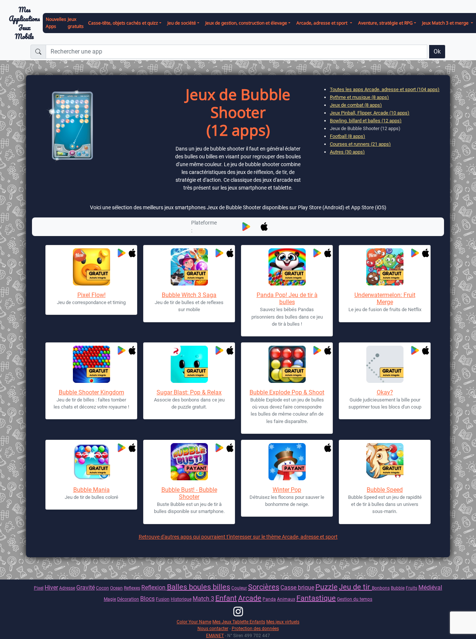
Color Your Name (194, 622)
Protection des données (255, 628)
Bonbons (381, 588)
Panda (269, 599)
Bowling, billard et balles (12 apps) (366, 120)
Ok (437, 51)
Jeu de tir (355, 586)
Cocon (102, 588)
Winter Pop (287, 489)
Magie (110, 599)
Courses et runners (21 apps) (360, 144)
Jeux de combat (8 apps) (356, 105)
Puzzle (326, 586)
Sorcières (263, 586)
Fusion (163, 599)
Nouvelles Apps (56, 22)
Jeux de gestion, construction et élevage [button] (246, 23)
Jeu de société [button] (181, 23)
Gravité (85, 587)
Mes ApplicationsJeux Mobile (24, 23)
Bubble (398, 588)
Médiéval (430, 587)
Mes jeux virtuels (282, 622)
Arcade (249, 598)
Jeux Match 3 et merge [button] (446, 23)
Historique (181, 599)
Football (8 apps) (347, 136)
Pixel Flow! (91, 294)
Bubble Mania (91, 489)
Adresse (67, 588)
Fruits (411, 588)
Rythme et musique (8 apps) (359, 97)
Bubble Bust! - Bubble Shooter (189, 493)
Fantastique (316, 598)
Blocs (147, 598)
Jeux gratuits (76, 22)
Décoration (128, 599)
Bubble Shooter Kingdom (91, 392)
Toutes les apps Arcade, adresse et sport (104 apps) (385, 89)
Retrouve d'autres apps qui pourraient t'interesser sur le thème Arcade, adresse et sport (238, 537)
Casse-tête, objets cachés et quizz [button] (123, 23)
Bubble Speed (385, 489)
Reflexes (132, 588)
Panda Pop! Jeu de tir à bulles (287, 298)
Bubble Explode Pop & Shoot (287, 392)
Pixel (39, 588)
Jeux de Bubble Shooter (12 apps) (365, 128)
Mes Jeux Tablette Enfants (238, 622)
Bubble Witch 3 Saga (189, 294)
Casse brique (297, 587)
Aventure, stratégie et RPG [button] (385, 23)
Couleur (239, 588)
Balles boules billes (198, 586)
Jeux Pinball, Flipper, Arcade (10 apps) (369, 113)
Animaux (286, 599)
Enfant (226, 598)
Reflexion (154, 587)
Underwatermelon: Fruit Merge (384, 298)
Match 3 (203, 598)
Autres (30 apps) (347, 152)
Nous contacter (212, 628)
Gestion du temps (354, 599)
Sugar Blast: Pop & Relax (189, 392)
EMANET (215, 635)
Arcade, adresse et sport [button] (322, 23)
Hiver (51, 587)
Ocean (116, 588)
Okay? (385, 392)
